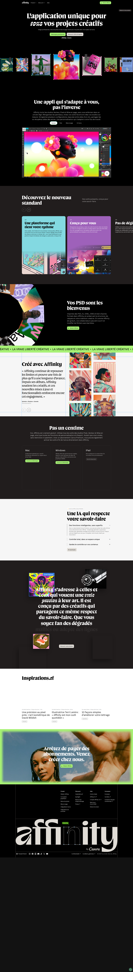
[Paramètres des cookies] (130, 969)
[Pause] (106, 173)
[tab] (53, 123)
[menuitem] (33, 2)
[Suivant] (29, 210)
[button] (22, 853)
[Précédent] (24, 210)
